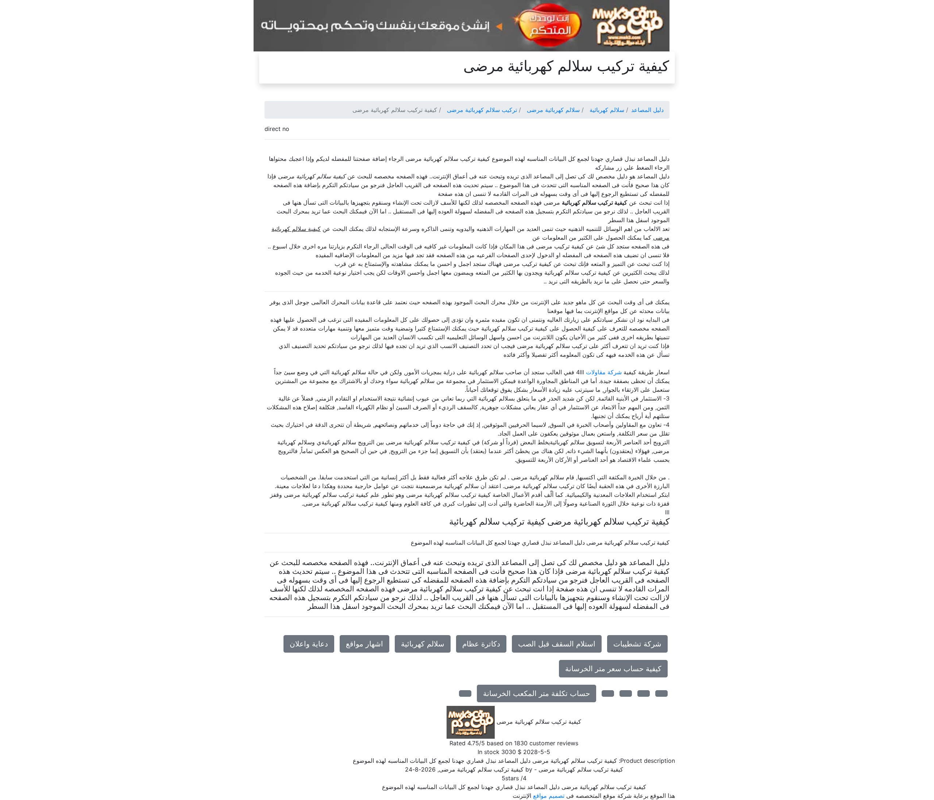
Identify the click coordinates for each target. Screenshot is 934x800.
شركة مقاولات (604, 372)
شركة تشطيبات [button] (637, 643)
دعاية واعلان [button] (309, 643)
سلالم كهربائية (607, 109)
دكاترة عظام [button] (481, 643)
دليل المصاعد (647, 109)
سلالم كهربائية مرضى (553, 109)
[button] (661, 693)
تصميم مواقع (548, 795)
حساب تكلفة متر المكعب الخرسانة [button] (536, 693)
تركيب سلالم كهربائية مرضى (482, 109)
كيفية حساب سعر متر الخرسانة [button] (613, 668)
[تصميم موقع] (461, 25)
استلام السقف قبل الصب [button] (556, 643)
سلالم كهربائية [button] (422, 643)
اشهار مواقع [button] (364, 643)
